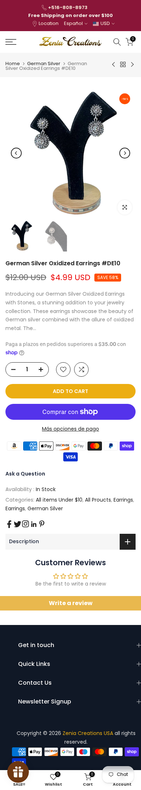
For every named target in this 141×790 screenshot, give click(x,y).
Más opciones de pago (70, 428)
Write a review (71, 603)
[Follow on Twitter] (17, 524)
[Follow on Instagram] (25, 523)
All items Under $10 (59, 499)
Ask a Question (25, 473)
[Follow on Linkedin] (34, 524)
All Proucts (98, 499)
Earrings (123, 499)
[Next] (124, 153)
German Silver (43, 63)
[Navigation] (19, 42)
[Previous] (16, 153)
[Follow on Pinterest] (41, 523)
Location (49, 23)
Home (12, 63)
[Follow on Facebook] (9, 524)
